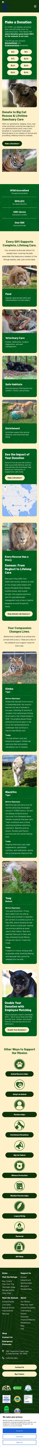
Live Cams (6, 1304)
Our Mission (25, 1301)
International (11, 43)
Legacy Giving (19, 1216)
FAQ (22, 1328)
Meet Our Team (27, 1304)
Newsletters (26, 1322)
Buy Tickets (7, 1281)
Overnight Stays (8, 1287)
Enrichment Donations (19, 1135)
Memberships (19, 1114)
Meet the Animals (10, 1298)
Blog (22, 1325)
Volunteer (25, 1316)
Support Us (26, 1273)
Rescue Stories (8, 1307)
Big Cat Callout (19, 1155)
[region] (19, 1430)
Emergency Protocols (7, 1342)
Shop (4, 1333)
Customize (19, 1436)
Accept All (19, 1431)
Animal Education (28, 1307)
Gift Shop (19, 1256)
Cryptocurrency (12, 45)
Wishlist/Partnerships (19, 1196)
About (23, 1298)
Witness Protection (19, 1175)
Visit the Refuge (9, 1277)
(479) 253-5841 (12, 1358)
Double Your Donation (16, 1030)
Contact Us (7, 1337)
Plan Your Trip (8, 1284)
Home (4, 1273)
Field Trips (6, 1293)
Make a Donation (11, 144)
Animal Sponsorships (19, 1074)
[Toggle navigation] (35, 6)
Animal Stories (8, 1301)
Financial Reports (28, 1319)
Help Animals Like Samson (18, 614)
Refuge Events (8, 1290)
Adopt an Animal (19, 1094)
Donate (24, 1277)
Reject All (19, 1442)
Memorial (19, 1236)
